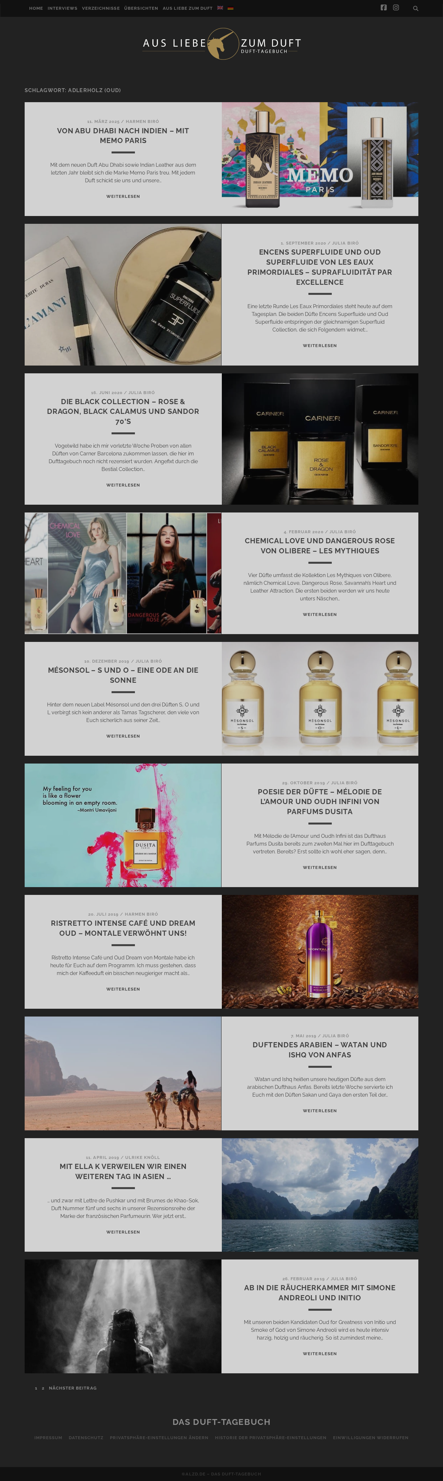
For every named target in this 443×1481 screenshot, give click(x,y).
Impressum (48, 1437)
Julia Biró (345, 243)
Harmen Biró (142, 121)
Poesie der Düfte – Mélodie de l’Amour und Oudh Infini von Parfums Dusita (320, 802)
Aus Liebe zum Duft (188, 8)
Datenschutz (86, 1437)
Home (36, 8)
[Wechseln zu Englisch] (220, 8)
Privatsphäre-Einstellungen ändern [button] (159, 1437)
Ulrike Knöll (143, 1157)
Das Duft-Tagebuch (222, 1422)
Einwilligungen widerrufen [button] (371, 1437)
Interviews (63, 8)
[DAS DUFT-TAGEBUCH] (221, 59)
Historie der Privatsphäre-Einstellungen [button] (271, 1437)
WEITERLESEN (123, 196)
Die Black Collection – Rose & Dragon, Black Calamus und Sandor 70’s (123, 411)
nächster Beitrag (73, 1388)
